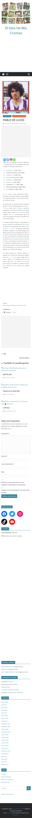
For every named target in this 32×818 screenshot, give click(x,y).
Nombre (4, 456)
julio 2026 (4, 705)
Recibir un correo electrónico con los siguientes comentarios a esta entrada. (13, 483)
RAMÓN (3, 669)
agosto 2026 (4, 702)
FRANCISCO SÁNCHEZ (11, 391)
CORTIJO (6, 408)
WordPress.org (5, 782)
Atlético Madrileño (23, 208)
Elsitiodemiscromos (22, 123)
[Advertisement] (16, 55)
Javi (15, 247)
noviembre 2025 (5, 726)
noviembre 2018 (5, 751)
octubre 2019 (5, 748)
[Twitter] (7, 159)
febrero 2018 (4, 764)
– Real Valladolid (10, 177)
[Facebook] (4, 159)
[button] (27, 276)
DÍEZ (4, 354)
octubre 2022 (5, 740)
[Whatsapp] (14, 159)
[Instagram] (11, 159)
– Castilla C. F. (9, 170)
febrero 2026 (4, 718)
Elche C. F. (8, 228)
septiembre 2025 (6, 732)
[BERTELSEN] (16, 368)
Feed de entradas (6, 777)
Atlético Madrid (7, 259)
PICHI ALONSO (24, 358)
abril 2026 (4, 713)
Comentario (5, 434)
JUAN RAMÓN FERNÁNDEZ (8, 672)
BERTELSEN (7, 374)
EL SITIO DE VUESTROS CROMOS (19, 116)
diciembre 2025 (5, 724)
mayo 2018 (4, 759)
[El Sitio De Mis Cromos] (3, 74)
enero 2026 (4, 721)
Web (2, 472)
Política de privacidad (7, 794)
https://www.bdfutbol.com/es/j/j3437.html (14, 305)
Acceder (3, 774)
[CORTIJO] (16, 401)
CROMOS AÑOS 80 (7, 116)
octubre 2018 (5, 753)
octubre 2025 (5, 729)
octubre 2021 (5, 743)
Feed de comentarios (7, 779)
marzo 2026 (4, 715)
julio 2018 (4, 756)
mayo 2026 (4, 710)
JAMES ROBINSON (6, 666)
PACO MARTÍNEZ (18, 692)
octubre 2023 (5, 737)
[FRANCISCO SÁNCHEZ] (16, 385)
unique (3, 690)
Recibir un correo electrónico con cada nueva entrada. (15, 491)
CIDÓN (11, 681)
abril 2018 (4, 762)
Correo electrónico (7, 464)
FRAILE (16, 684)
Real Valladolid (15, 239)
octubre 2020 (5, 745)
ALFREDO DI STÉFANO (13, 690)
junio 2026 (4, 707)
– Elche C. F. (8, 182)
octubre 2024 (5, 734)
